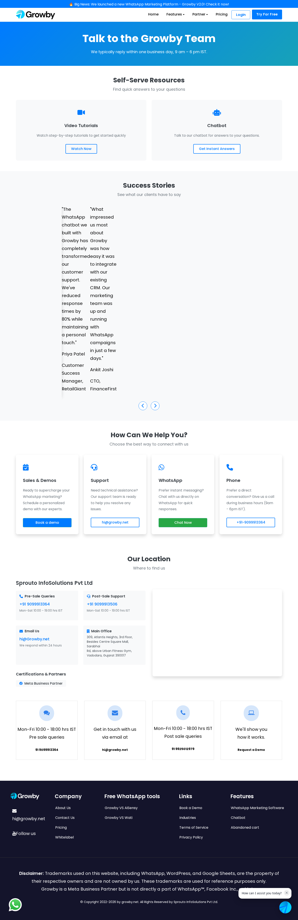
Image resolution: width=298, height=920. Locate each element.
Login (241, 14)
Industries (187, 817)
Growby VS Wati (118, 817)
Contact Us (65, 817)
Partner (198, 14)
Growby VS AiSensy (121, 807)
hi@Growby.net (34, 639)
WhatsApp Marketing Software (257, 807)
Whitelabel (64, 837)
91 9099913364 (46, 750)
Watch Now (81, 148)
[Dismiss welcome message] (286, 893)
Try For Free (267, 14)
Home (153, 14)
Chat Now (183, 522)
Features (174, 14)
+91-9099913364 (250, 522)
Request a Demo (251, 750)
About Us (63, 807)
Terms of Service (193, 827)
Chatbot (238, 817)
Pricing (222, 14)
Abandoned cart (245, 827)
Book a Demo (190, 807)
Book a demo (47, 522)
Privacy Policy (191, 837)
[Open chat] (285, 907)
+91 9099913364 (34, 604)
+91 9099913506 (102, 604)
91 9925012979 (183, 749)
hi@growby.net (115, 522)
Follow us (26, 833)
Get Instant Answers (217, 148)
